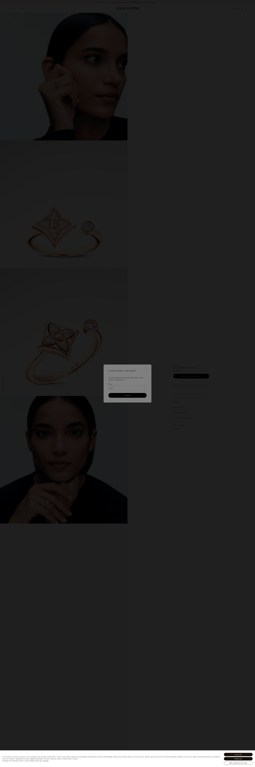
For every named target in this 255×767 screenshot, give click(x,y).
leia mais (46, 761)
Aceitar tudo (238, 754)
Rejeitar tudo (238, 759)
